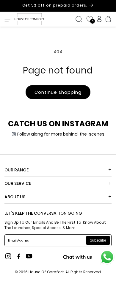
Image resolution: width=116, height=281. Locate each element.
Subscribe (98, 240)
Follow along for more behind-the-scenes (60, 134)
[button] (8, 19)
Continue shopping (58, 92)
